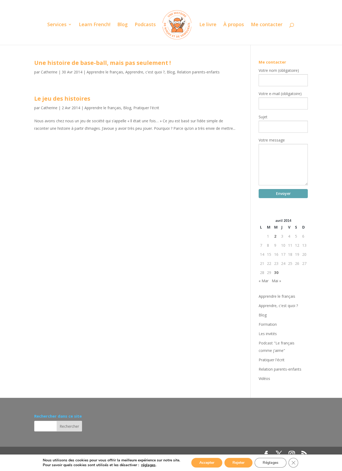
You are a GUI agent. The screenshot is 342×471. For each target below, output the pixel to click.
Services (57, 25)
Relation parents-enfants (198, 71)
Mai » (276, 280)
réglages (148, 465)
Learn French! (94, 25)
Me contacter (266, 25)
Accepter (206, 462)
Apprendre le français (105, 71)
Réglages (270, 462)
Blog (122, 25)
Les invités (268, 333)
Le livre (207, 25)
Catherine (49, 71)
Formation (268, 324)
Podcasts (145, 25)
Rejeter (238, 462)
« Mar (264, 280)
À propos (233, 25)
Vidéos (264, 378)
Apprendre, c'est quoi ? (145, 71)
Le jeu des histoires (62, 98)
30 (276, 272)
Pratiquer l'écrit (146, 107)
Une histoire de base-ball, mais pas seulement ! (102, 62)
